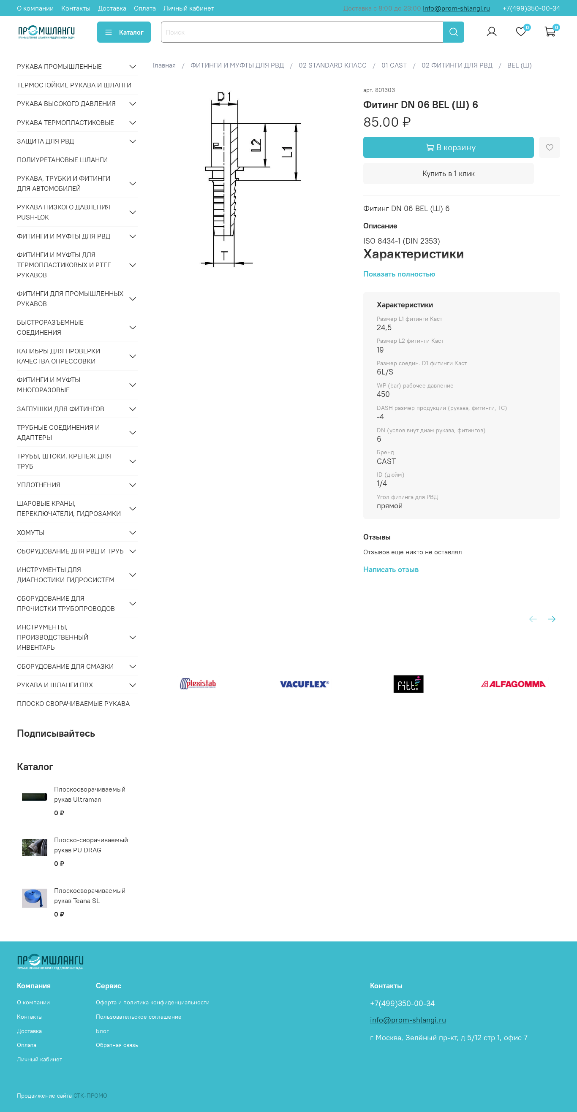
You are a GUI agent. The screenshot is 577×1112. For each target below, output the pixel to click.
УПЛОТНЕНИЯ (38, 484)
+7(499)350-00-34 (531, 8)
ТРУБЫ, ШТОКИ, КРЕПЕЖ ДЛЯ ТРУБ (64, 461)
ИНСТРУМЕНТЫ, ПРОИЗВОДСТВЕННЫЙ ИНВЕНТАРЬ (52, 637)
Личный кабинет (188, 8)
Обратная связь (117, 1045)
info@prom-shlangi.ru (456, 8)
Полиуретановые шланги (62, 159)
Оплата (145, 8)
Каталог (131, 32)
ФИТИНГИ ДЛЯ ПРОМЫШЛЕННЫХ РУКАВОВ (70, 298)
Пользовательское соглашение (139, 1016)
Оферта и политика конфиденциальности (153, 1002)
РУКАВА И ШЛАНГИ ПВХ (55, 685)
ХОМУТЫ (30, 532)
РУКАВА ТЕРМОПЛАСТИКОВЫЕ (65, 122)
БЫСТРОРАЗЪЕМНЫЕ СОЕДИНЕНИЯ (50, 327)
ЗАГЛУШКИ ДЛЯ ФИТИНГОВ (60, 408)
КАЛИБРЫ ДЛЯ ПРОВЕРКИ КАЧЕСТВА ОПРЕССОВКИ (58, 356)
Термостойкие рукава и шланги (74, 85)
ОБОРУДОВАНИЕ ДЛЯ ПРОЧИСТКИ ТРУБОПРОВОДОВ (66, 603)
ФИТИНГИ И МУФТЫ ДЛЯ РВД (63, 236)
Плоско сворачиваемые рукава (73, 703)
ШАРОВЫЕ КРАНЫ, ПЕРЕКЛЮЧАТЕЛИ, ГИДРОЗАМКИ (69, 508)
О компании (35, 8)
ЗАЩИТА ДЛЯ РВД (45, 141)
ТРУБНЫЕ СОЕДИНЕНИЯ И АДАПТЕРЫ (58, 432)
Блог (102, 1031)
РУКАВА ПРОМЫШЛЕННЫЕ (59, 66)
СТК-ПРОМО (90, 1095)
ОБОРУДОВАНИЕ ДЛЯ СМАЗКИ (65, 666)
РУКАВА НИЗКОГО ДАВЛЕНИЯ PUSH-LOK (63, 212)
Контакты (75, 8)
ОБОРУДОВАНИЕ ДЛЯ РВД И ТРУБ (70, 551)
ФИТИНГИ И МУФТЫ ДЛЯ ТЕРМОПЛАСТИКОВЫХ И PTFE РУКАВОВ (64, 264)
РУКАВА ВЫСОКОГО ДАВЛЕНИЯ (66, 103)
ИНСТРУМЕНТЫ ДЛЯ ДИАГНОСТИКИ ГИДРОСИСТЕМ (65, 574)
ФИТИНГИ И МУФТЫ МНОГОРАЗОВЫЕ (48, 384)
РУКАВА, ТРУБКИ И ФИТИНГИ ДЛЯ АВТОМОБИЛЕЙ (63, 183)
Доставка (112, 8)
